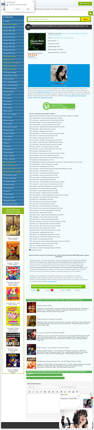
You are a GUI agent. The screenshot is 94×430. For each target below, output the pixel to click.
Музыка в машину (9, 133)
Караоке (6, 143)
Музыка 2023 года (72, 95)
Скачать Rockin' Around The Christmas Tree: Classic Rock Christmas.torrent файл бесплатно (57, 288)
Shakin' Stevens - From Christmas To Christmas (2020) (53, 347)
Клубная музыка (9, 79)
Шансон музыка (8, 91)
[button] (29, 392)
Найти (86, 19)
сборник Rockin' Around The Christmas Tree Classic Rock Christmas (45, 378)
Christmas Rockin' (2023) (44, 305)
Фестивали (7, 146)
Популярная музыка (10, 72)
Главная (6, 21)
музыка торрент (51, 281)
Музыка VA (36, 97)
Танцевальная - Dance (11, 75)
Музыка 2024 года (9, 34)
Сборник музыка (9, 188)
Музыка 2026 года (9, 27)
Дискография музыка (10, 175)
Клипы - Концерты (9, 159)
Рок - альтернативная (10, 82)
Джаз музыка (8, 104)
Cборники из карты (9, 200)
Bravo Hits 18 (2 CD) (44, 92)
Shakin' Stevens (50, 353)
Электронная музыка (10, 88)
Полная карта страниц (11, 204)
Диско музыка (8, 111)
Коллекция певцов (9, 181)
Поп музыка (7, 95)
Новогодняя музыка (47, 97)
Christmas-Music (69, 37)
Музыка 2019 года (9, 50)
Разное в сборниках (10, 178)
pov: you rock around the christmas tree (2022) (50, 332)
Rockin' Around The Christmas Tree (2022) (49, 319)
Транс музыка (8, 136)
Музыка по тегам (9, 197)
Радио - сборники (9, 155)
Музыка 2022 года (9, 40)
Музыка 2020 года (9, 46)
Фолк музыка (8, 98)
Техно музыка (8, 123)
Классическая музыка (10, 127)
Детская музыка (8, 130)
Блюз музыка (8, 117)
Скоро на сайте (8, 194)
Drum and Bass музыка (11, 85)
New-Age (60, 37)
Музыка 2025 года (9, 30)
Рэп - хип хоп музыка (10, 114)
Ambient (54, 37)
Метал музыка (8, 149)
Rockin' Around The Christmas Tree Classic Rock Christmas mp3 (44, 374)
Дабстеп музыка (9, 120)
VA (57, 40)
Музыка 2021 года (9, 43)
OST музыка (7, 139)
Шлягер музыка (8, 152)
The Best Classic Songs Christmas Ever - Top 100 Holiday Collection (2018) (59, 361)
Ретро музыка (8, 107)
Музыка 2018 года (9, 53)
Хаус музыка (8, 101)
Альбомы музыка (9, 184)
